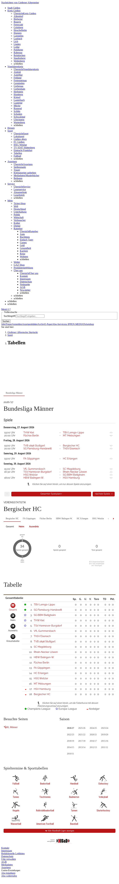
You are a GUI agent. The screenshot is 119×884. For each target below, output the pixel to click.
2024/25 (93, 728)
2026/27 (70, 728)
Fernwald (18, 24)
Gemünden (19, 83)
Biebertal (18, 19)
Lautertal (18, 103)
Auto (22, 234)
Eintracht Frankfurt (23, 150)
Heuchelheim (20, 30)
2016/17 (93, 741)
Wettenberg (19, 61)
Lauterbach (19, 100)
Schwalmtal (19, 116)
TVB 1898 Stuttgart (34, 445)
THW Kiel (28, 432)
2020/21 (93, 734)
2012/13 (93, 747)
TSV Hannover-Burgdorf (37, 471)
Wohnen (24, 256)
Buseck (17, 21)
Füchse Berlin (31, 435)
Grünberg (18, 27)
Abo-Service (58, 324)
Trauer (17, 170)
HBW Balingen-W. (33, 477)
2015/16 (104, 741)
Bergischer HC (71, 445)
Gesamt (10, 526)
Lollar (17, 47)
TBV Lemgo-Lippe (73, 432)
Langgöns (18, 35)
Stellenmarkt (20, 167)
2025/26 (81, 728)
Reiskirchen (19, 55)
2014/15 (70, 747)
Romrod (18, 108)
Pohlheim (18, 49)
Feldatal (17, 77)
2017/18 (81, 741)
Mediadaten (7, 864)
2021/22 (81, 734)
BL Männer (12, 727)
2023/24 (104, 728)
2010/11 (70, 754)
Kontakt (24, 276)
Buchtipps (25, 237)
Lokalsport (19, 136)
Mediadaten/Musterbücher (26, 175)
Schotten (18, 114)
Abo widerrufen (9, 876)
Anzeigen (6, 867)
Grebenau (18, 86)
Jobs (3, 324)
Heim (21, 526)
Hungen (18, 33)
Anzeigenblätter (30, 324)
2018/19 (70, 741)
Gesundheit (25, 248)
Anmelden (17, 324)
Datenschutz (26, 281)
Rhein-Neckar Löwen (75, 471)
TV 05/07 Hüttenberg (24, 147)
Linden (17, 44)
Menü (4, 309)
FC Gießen (19, 142)
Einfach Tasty (26, 239)
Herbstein (18, 91)
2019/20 (104, 734)
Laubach (18, 38)
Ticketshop (88, 324)
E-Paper (48, 324)
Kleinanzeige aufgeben (25, 172)
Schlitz (17, 111)
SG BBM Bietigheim (74, 474)
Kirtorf (17, 97)
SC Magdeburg (71, 468)
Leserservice (20, 189)
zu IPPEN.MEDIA (74, 324)
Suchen (5, 321)
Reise (22, 253)
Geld (22, 245)
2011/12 (104, 747)
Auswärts (34, 526)
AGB (22, 287)
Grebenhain (19, 89)
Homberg (18, 94)
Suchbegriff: (10, 316)
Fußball (17, 156)
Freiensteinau (20, 80)
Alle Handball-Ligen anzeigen (60, 831)
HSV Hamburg (71, 477)
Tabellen (18, 153)
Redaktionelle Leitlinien (13, 853)
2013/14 (81, 747)
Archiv (41, 324)
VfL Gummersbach (34, 468)
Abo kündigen (8, 873)
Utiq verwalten (8, 859)
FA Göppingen (31, 458)
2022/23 (70, 734)
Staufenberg (19, 58)
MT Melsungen (71, 435)
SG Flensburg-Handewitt (37, 448)
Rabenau (18, 52)
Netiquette (25, 284)
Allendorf (18, 16)
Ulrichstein (19, 119)
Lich (16, 41)
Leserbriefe (19, 195)
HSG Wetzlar (20, 144)
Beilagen (18, 178)
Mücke (17, 105)
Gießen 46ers (20, 139)
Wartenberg (19, 122)
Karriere (24, 251)
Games (23, 242)
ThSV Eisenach (71, 448)
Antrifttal (18, 75)
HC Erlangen (70, 458)
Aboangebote (20, 192)
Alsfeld (17, 72)
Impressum (25, 279)
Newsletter (25, 290)
